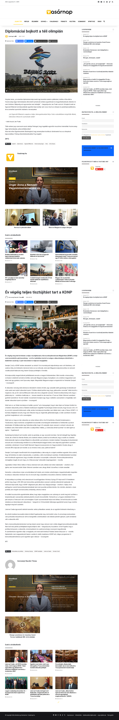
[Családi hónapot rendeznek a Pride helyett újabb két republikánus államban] (41, 270)
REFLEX (26, 21)
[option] (41, 185)
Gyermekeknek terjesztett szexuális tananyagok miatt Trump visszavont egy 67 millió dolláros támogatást (66, 256)
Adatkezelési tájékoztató (89, 715)
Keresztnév (84, 129)
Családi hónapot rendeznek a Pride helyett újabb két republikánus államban (41, 279)
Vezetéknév (84, 123)
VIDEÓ (99, 21)
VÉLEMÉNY (35, 21)
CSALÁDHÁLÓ (54, 21)
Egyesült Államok (29, 143)
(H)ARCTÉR (18, 21)
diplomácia (20, 143)
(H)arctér (12, 178)
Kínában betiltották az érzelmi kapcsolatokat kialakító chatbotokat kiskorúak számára (15, 256)
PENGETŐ (64, 21)
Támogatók (110, 715)
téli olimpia (52, 143)
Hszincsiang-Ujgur (39, 143)
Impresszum (70, 715)
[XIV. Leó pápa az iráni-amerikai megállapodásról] (16, 270)
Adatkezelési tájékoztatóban (98, 135)
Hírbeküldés (78, 715)
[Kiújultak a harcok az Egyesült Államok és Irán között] (41, 246)
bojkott (13, 143)
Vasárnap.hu (11, 36)
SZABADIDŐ (81, 21)
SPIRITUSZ (91, 21)
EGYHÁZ (43, 21)
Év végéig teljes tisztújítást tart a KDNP (26, 186)
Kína (47, 143)
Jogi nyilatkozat (102, 715)
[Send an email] (15, 36)
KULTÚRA (72, 21)
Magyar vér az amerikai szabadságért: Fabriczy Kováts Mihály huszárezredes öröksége (65, 279)
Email (83, 118)
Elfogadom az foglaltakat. (97, 135)
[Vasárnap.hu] (59, 12)
